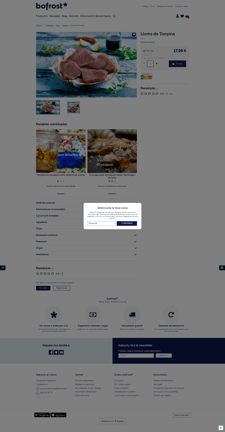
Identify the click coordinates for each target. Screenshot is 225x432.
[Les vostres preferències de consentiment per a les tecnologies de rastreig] (221, 428)
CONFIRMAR (126, 223)
